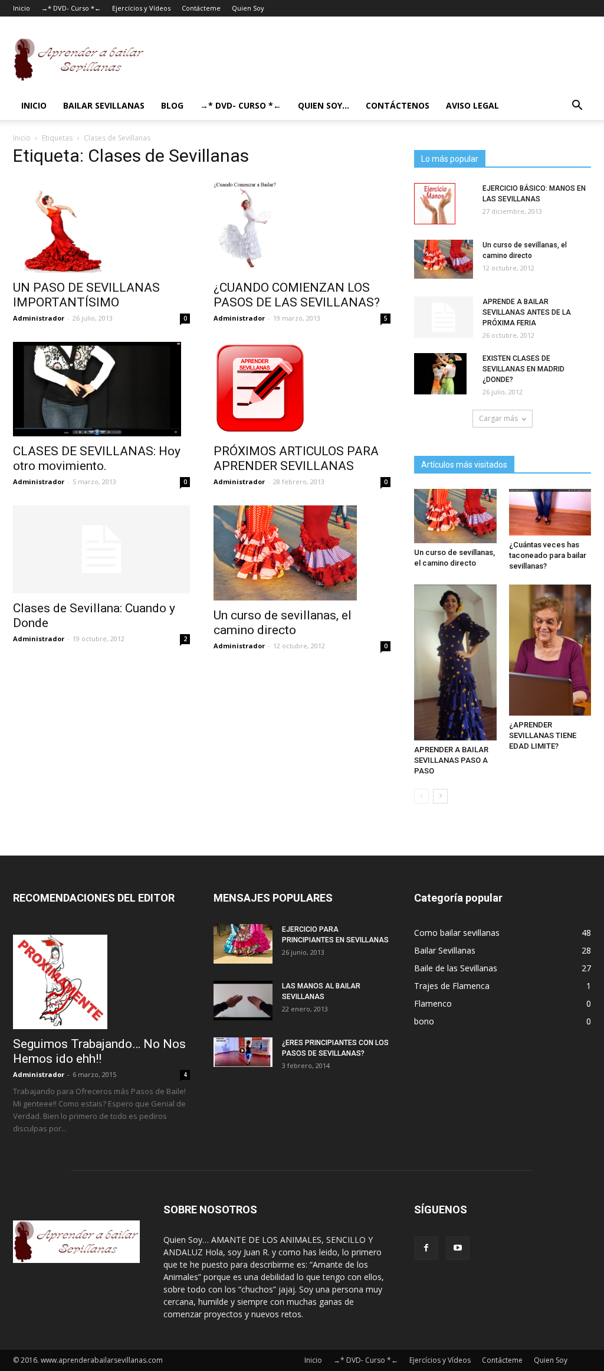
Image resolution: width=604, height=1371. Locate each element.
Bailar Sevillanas (104, 105)
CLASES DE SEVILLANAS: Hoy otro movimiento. (96, 458)
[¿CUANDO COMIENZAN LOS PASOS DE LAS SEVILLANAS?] (302, 225)
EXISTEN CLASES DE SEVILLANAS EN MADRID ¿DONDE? (523, 369)
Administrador (38, 318)
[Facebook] (426, 1248)
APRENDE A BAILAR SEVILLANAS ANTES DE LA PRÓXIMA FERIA (526, 312)
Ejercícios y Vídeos (141, 8)
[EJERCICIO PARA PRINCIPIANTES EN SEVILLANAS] (243, 944)
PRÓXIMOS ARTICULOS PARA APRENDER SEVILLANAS (296, 458)
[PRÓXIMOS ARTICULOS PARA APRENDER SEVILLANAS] (302, 389)
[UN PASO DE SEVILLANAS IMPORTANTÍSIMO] (101, 225)
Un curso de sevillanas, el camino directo (283, 622)
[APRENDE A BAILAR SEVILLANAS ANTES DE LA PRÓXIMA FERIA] (443, 317)
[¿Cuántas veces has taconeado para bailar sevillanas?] (550, 512)
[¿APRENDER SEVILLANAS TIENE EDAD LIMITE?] (550, 650)
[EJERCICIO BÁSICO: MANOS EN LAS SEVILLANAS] (434, 203)
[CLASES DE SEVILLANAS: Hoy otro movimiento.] (101, 389)
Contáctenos (397, 105)
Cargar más (498, 418)
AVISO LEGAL (472, 105)
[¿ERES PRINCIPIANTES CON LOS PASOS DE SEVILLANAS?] (243, 1052)
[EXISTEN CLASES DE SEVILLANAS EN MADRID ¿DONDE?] (440, 373)
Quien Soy (248, 8)
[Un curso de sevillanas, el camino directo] (302, 552)
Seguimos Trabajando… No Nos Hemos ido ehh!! (99, 1051)
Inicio (21, 8)
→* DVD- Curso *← (71, 8)
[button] (577, 106)
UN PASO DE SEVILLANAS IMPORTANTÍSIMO (86, 294)
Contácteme (201, 8)
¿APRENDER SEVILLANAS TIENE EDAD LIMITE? (542, 735)
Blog (172, 105)
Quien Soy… (323, 105)
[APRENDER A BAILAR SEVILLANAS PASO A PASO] (455, 663)
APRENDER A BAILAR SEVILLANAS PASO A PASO (451, 760)
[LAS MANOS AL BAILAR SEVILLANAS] (243, 1000)
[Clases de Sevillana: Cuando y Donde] (101, 549)
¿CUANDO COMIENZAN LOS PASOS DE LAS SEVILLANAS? (297, 294)
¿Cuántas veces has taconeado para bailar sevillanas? (547, 555)
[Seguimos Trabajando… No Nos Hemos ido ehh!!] (101, 982)
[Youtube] (458, 1248)
